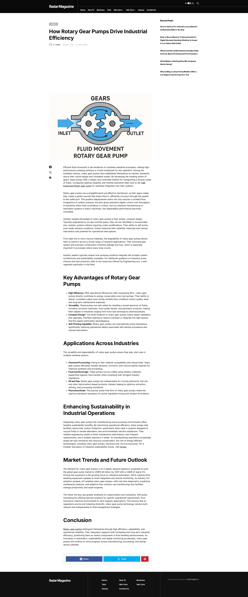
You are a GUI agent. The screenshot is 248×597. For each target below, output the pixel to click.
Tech (104, 584)
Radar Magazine (61, 6)
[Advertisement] (100, 70)
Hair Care (141, 584)
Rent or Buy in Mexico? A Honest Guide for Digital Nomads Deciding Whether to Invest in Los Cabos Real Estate (178, 40)
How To (122, 580)
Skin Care (123, 584)
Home (104, 580)
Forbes (123, 447)
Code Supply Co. (193, 579)
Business (53, 24)
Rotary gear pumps (72, 529)
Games (105, 589)
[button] (189, 3)
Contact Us (124, 589)
